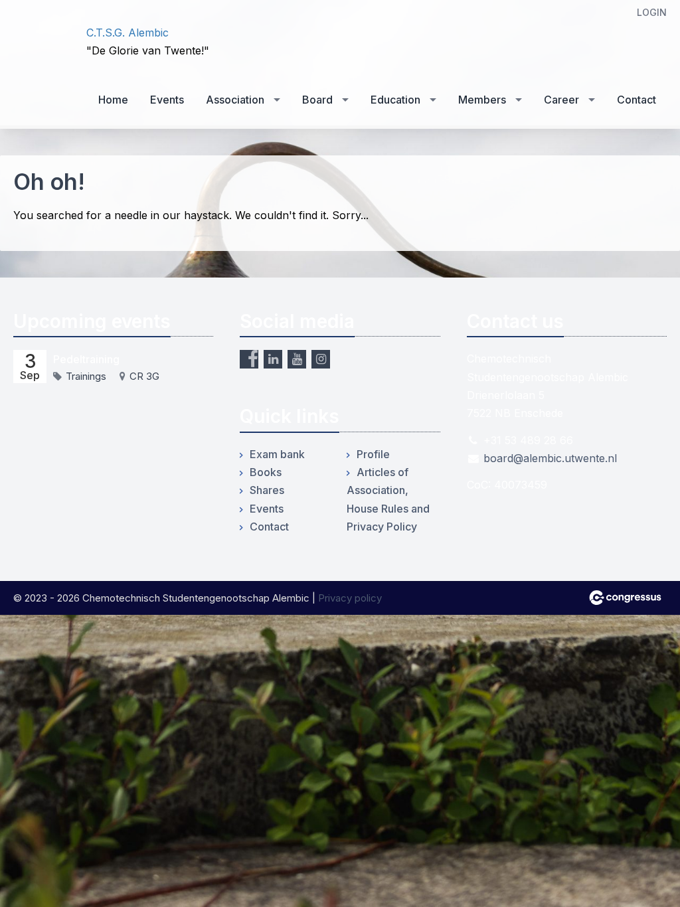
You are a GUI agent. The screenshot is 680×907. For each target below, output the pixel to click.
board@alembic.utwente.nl (550, 458)
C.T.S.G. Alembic (127, 32)
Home (113, 99)
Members (482, 99)
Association (235, 99)
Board (317, 99)
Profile (373, 454)
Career (561, 99)
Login (652, 12)
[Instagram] (320, 359)
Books (266, 472)
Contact (636, 99)
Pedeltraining (86, 359)
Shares (267, 490)
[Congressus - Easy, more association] (625, 597)
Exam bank (277, 454)
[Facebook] (249, 359)
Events (167, 99)
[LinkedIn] (273, 359)
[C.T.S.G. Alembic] (39, 42)
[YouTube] (297, 359)
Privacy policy (350, 598)
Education (395, 99)
